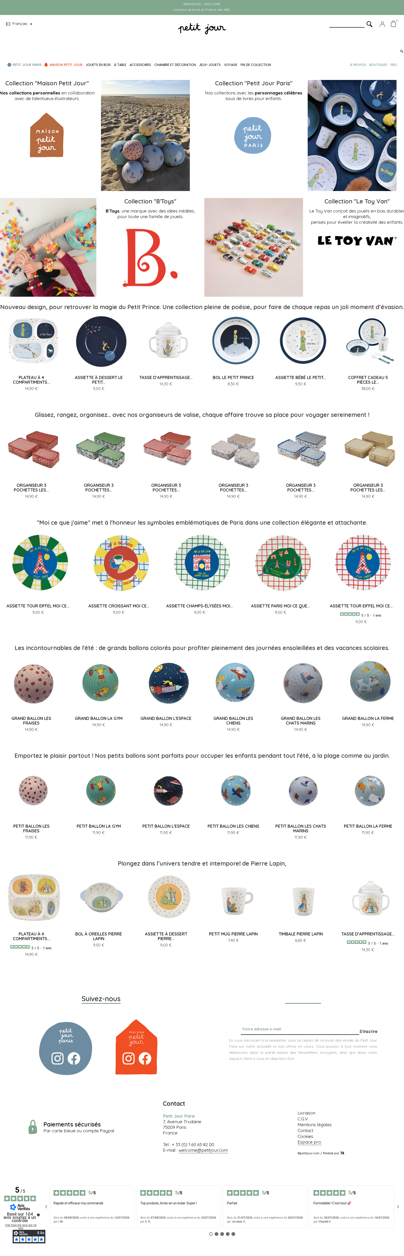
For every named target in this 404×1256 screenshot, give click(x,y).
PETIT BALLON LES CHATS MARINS (300, 828)
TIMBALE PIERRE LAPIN (301, 934)
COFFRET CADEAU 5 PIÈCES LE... (368, 380)
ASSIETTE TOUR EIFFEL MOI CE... (38, 606)
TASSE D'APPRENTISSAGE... (166, 377)
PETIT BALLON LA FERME (368, 826)
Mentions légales (315, 1124)
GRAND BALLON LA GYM (99, 718)
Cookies (305, 1136)
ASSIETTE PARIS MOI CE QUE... (280, 606)
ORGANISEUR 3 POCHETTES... (99, 488)
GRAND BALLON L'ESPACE (166, 718)
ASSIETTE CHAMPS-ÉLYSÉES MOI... (199, 606)
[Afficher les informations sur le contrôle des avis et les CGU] (38, 1215)
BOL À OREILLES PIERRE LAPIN (98, 936)
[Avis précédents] (46, 1207)
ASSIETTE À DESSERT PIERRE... (166, 936)
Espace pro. (310, 1142)
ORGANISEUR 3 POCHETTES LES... (31, 488)
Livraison (306, 1113)
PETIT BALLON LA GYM (99, 826)
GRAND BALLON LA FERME (368, 718)
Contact (305, 1130)
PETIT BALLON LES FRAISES (31, 828)
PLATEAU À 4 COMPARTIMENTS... (31, 380)
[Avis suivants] (398, 1207)
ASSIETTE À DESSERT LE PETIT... (99, 380)
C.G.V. (303, 1119)
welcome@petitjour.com (203, 1150)
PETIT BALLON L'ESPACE (166, 826)
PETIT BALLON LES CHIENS (233, 826)
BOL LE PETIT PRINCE (233, 377)
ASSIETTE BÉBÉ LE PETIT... (300, 377)
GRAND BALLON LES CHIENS (233, 721)
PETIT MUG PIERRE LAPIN (233, 934)
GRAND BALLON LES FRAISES (31, 721)
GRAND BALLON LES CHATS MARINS (301, 721)
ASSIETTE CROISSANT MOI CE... (118, 606)
